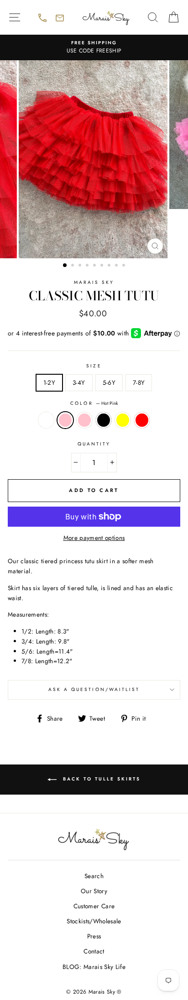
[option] (94, 47)
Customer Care (94, 906)
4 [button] (88, 266)
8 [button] (117, 266)
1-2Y (49, 382)
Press (94, 936)
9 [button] (124, 266)
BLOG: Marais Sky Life (94, 966)
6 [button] (102, 266)
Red (142, 420)
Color (93, 403)
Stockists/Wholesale (94, 921)
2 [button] (73, 266)
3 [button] (80, 266)
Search (94, 875)
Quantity (94, 443)
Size (93, 365)
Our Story (94, 890)
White (46, 420)
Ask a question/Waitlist (114, 692)
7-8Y (139, 382)
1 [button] (65, 265)
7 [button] (110, 266)
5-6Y (109, 382)
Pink (84, 420)
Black (103, 420)
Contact (94, 951)
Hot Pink (65, 420)
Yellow (123, 420)
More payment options (94, 537)
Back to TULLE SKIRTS (112, 785)
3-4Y (79, 382)
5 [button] (95, 266)
